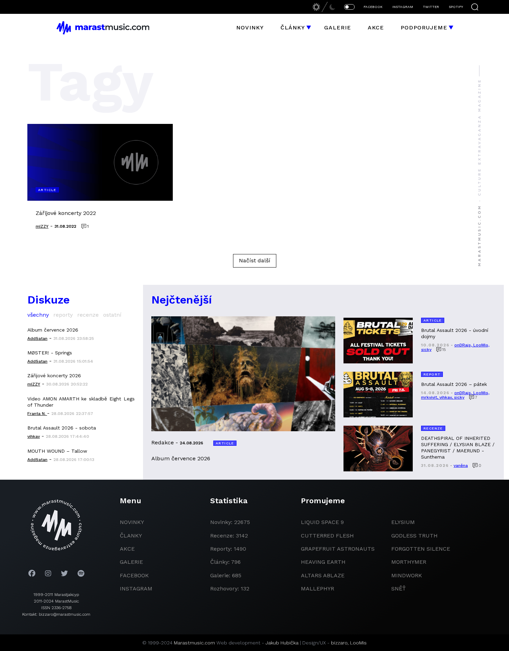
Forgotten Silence (420, 548)
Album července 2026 (52, 330)
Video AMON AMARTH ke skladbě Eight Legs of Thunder (81, 402)
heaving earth (323, 562)
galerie (131, 562)
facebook (134, 575)
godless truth (414, 535)
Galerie (337, 27)
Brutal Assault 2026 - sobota (61, 428)
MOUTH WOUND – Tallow (57, 451)
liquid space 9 (322, 522)
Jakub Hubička (282, 642)
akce (127, 548)
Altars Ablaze (323, 575)
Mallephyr (317, 588)
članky (131, 535)
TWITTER (431, 7)
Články (292, 27)
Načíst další (254, 260)
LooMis (358, 642)
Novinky (250, 27)
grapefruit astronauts (338, 548)
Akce (376, 27)
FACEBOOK (373, 7)
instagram (136, 588)
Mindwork (406, 575)
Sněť (398, 588)
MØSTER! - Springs (49, 352)
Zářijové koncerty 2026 (54, 375)
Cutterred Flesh (327, 535)
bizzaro (339, 642)
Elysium (403, 522)
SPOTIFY (456, 7)
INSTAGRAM (402, 7)
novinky (132, 522)
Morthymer (408, 562)
